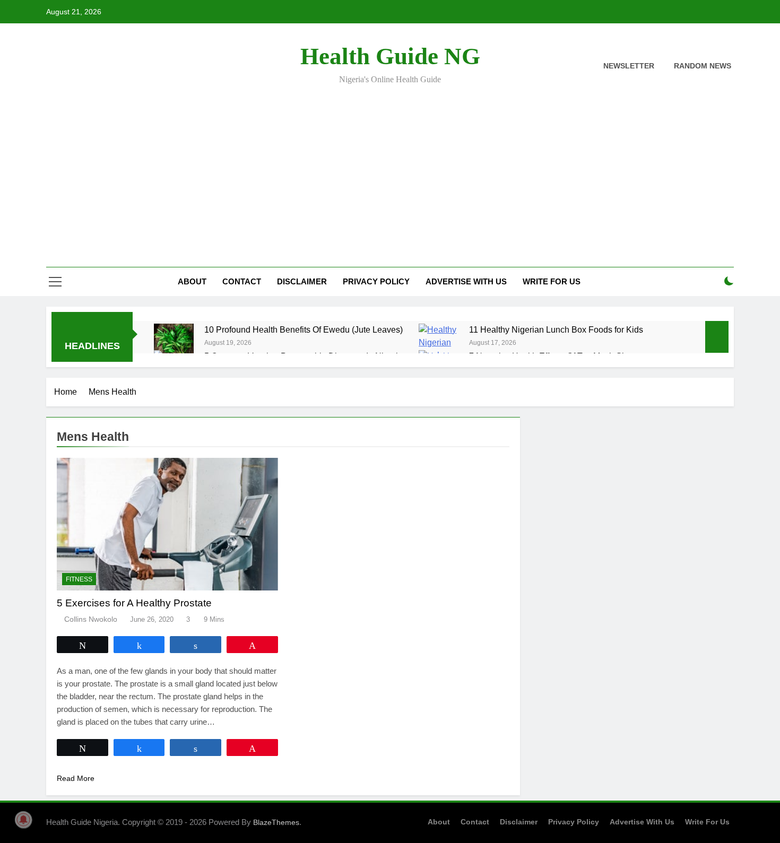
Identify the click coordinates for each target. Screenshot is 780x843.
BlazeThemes (276, 822)
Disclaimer (302, 281)
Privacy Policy (376, 281)
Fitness (79, 579)
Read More (75, 778)
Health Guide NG (390, 56)
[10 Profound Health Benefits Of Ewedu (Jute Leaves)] (174, 341)
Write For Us (551, 281)
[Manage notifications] (23, 819)
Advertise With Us (466, 281)
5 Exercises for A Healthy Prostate (134, 603)
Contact (241, 281)
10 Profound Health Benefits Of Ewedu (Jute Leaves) (303, 329)
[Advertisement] (390, 168)
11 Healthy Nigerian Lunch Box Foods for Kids (556, 329)
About (192, 281)
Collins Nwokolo (90, 619)
